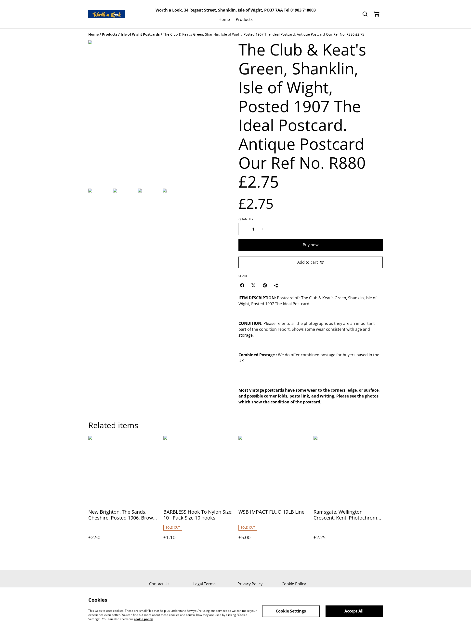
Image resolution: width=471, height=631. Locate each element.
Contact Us (159, 584)
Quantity (245, 219)
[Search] (365, 14)
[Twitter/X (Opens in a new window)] (253, 285)
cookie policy (143, 619)
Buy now (310, 244)
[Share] (276, 285)
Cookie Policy (294, 584)
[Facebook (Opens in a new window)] (242, 285)
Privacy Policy (249, 584)
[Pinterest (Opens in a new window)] (264, 285)
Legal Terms (204, 584)
